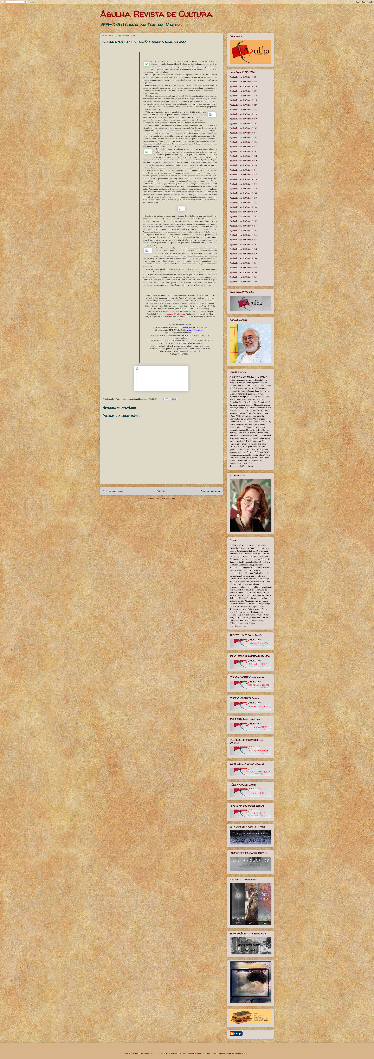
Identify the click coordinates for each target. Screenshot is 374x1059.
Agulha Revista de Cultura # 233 (243, 132)
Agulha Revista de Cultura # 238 (243, 156)
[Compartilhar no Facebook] (172, 399)
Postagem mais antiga (210, 490)
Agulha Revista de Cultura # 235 (243, 142)
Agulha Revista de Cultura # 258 (243, 249)
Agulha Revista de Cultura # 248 (243, 202)
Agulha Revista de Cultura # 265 (243, 281)
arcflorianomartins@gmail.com (195, 327)
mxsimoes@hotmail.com (195, 330)
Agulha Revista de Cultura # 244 (243, 183)
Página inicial (162, 490)
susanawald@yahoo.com (175, 313)
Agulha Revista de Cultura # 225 (243, 95)
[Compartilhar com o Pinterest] (175, 399)
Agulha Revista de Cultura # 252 (243, 221)
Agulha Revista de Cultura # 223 (243, 86)
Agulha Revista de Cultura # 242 (243, 174)
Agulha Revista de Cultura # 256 (243, 239)
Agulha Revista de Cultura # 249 (243, 207)
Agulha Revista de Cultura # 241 (243, 169)
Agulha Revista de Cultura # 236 (243, 146)
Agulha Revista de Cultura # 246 (243, 193)
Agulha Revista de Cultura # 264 (243, 276)
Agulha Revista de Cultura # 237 (243, 151)
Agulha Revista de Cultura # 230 (243, 118)
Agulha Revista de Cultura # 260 (243, 258)
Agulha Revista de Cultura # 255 (243, 235)
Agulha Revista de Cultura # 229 (243, 114)
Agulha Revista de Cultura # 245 (243, 188)
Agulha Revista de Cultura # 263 (243, 272)
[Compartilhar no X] (169, 399)
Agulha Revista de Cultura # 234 (243, 137)
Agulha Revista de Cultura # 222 (243, 81)
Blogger (247, 1053)
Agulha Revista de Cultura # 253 (243, 225)
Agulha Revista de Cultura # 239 (243, 160)
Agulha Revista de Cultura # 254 (243, 230)
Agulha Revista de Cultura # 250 (243, 211)
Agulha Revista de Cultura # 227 (243, 104)
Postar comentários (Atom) (164, 498)
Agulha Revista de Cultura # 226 (243, 100)
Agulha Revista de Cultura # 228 (243, 109)
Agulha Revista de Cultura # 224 (243, 90)
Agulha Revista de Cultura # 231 (243, 123)
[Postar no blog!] (167, 399)
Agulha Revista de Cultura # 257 (243, 244)
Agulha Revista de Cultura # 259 (243, 253)
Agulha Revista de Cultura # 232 (243, 128)
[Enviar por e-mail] (164, 399)
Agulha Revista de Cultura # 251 (243, 216)
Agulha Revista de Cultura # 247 (243, 197)
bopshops (227, 1053)
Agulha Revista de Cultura (156, 14)
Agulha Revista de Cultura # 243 (243, 179)
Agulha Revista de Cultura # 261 (243, 262)
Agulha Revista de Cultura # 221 (243, 76)
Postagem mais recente (113, 490)
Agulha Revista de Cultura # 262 (243, 267)
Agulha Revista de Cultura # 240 (243, 165)
